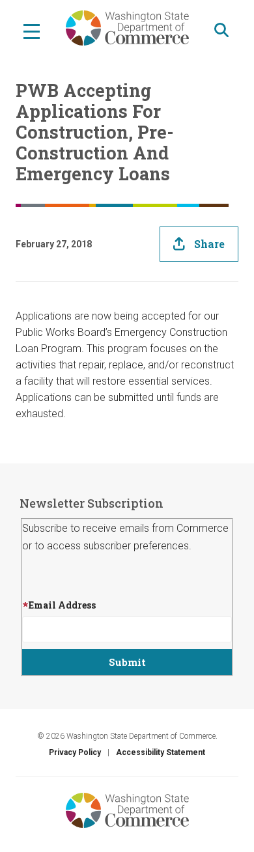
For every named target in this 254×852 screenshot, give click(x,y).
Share (209, 244)
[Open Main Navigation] (31, 30)
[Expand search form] (221, 30)
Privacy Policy (75, 752)
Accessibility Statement (160, 752)
